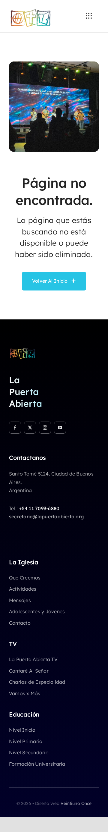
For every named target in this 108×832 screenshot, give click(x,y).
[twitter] (30, 428)
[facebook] (15, 428)
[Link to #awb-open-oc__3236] (89, 16)
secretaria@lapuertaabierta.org (46, 516)
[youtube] (60, 428)
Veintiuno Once (76, 803)
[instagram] (45, 428)
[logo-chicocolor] (22, 350)
